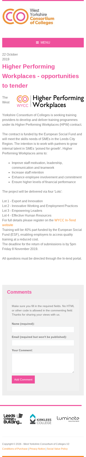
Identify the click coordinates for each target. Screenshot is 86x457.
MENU (45, 42)
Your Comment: (22, 350)
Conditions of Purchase (15, 448)
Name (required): (23, 323)
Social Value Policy (57, 448)
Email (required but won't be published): (39, 336)
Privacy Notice (37, 448)
